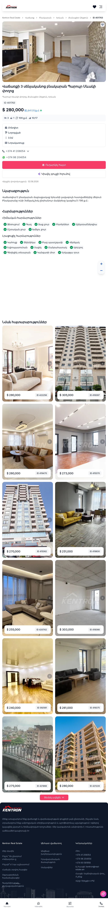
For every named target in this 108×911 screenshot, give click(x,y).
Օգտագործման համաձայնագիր (11, 876)
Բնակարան (45, 17)
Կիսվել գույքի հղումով (55, 173)
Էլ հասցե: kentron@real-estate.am (87, 868)
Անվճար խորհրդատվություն (51, 852)
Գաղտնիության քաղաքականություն (13, 884)
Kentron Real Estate (11, 17)
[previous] (5, 51)
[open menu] (100, 7)
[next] (102, 51)
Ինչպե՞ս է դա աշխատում (15, 864)
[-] (101, 270)
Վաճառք (29, 17)
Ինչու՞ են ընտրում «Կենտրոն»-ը (12, 857)
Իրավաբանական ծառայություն (50, 860)
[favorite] (102, 25)
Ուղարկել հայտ (56, 164)
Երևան (60, 17)
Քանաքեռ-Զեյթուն (78, 17)
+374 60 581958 (83, 862)
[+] (101, 263)
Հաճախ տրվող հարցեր (14, 869)
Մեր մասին (8, 851)
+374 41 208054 (15, 151)
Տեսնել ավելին (52, 797)
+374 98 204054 (16, 157)
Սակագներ (47, 867)
